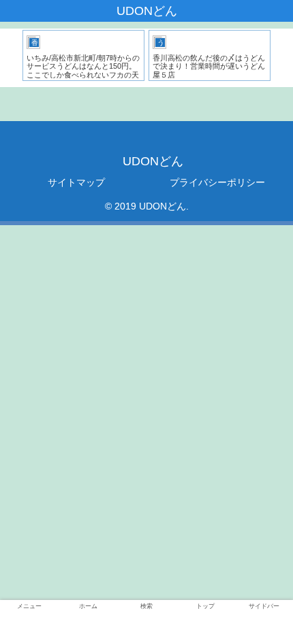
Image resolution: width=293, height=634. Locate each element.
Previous (10, 58)
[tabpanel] (83, 55)
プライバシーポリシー (217, 182)
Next (283, 58)
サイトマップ (76, 182)
